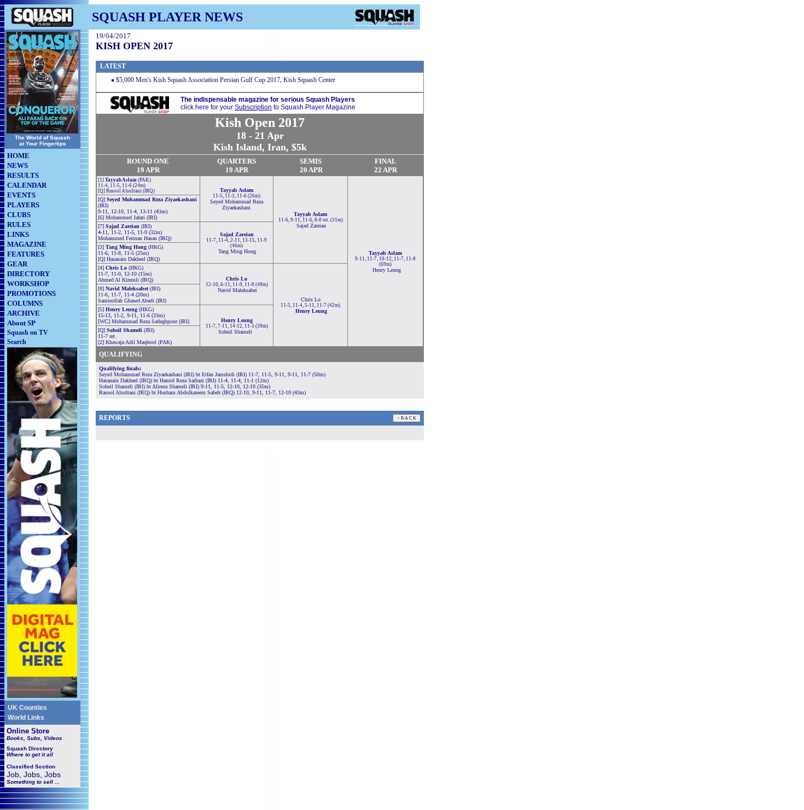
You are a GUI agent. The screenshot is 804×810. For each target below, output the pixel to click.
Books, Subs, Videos (34, 738)
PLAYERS (23, 205)
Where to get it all (30, 754)
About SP (21, 323)
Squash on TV (27, 332)
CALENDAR (26, 185)
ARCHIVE (23, 313)
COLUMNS (25, 303)
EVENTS (21, 195)
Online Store (28, 731)
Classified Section (31, 767)
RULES (19, 224)
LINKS (18, 234)
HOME (18, 155)
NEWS (17, 165)
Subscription (253, 107)
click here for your (206, 107)
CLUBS (19, 215)
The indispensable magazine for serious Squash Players (267, 99)
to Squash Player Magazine (314, 107)
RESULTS (23, 175)
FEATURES (25, 254)
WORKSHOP (28, 283)
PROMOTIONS (31, 293)
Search (16, 342)
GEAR (17, 264)
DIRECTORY (28, 274)
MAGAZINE (26, 244)
